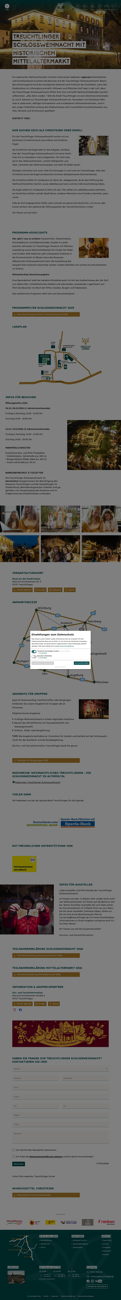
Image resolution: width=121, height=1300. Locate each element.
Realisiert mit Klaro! (60, 667)
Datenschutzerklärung (67, 646)
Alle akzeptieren (81, 663)
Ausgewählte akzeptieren (43, 663)
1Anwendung (42, 653)
